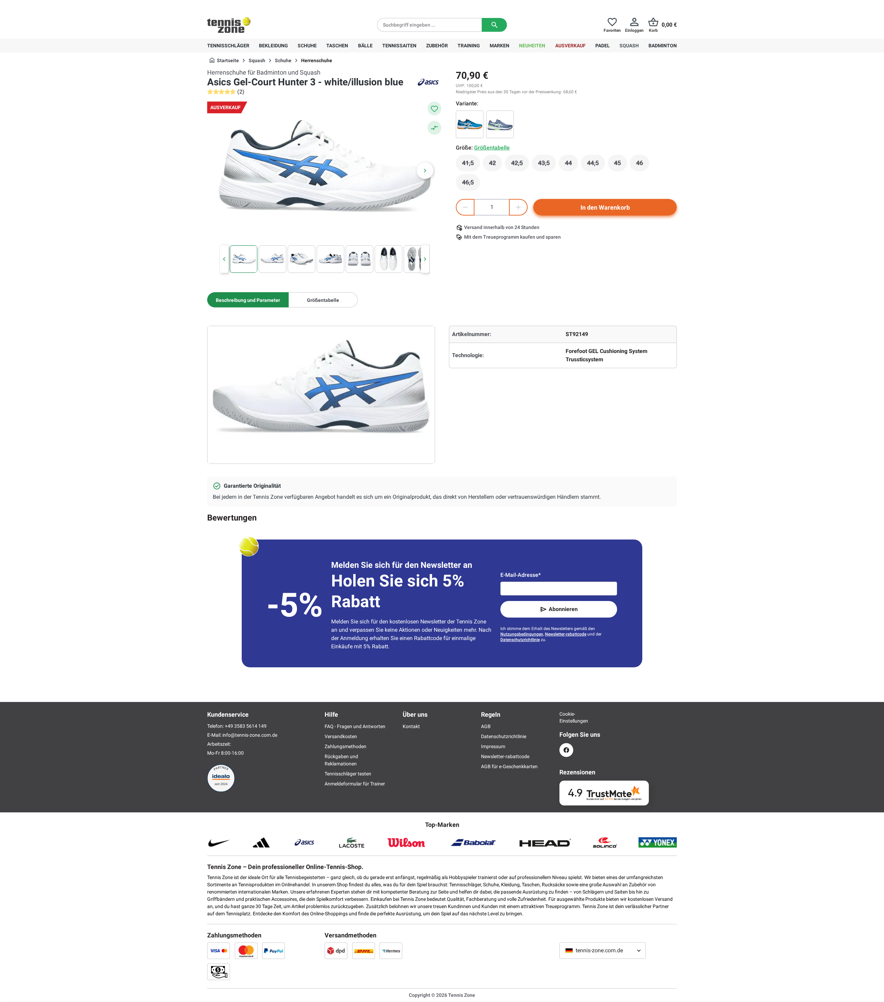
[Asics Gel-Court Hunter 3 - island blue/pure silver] (469, 124)
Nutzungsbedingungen (521, 634)
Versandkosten (341, 736)
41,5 (471, 164)
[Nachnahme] (218, 971)
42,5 (520, 164)
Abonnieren (563, 609)
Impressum (493, 746)
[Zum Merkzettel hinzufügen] (434, 108)
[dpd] (336, 950)
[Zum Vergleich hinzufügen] (434, 128)
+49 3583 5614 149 (251, 5)
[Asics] (428, 82)
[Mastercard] (246, 950)
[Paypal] (273, 950)
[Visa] (218, 950)
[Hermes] (390, 950)
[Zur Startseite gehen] (229, 25)
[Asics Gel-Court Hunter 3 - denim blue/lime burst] (500, 124)
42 (495, 164)
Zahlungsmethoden (345, 746)
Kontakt (411, 726)
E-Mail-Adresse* (520, 575)
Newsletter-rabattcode (565, 634)
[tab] (248, 299)
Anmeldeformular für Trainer (355, 783)
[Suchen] (494, 25)
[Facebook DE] (566, 750)
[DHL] (363, 950)
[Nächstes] (425, 170)
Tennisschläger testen (348, 773)
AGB (486, 726)
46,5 (471, 184)
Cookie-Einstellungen (566, 717)
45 (620, 164)
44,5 (596, 164)
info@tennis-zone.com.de (249, 735)
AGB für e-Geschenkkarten (509, 766)
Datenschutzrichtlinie (520, 639)
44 (571, 164)
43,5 (547, 164)
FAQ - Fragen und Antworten (355, 726)
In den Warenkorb (605, 207)
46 (642, 164)
